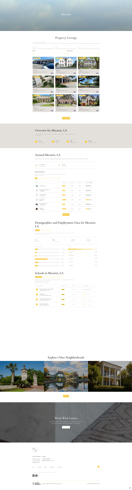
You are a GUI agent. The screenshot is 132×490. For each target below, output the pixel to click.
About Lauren (39, 467)
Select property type (35, 46)
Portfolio (45, 467)
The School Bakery (42, 185)
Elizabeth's (41, 208)
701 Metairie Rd (41, 209)
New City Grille (41, 199)
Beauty (54, 178)
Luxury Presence (59, 483)
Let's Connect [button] (66, 427)
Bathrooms (56, 46)
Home (33, 467)
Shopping (46, 178)
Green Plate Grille (42, 194)
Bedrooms (79, 46)
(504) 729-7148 (37, 460)
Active (50, 178)
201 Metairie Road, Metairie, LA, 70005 (44, 290)
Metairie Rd (41, 200)
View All (66, 396)
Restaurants (41, 178)
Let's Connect (59, 467)
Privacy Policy (97, 483)
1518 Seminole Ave (42, 204)
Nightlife (59, 178)
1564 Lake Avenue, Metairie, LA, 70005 (44, 300)
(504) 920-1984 (37, 459)
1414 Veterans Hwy (42, 195)
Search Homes (66, 118)
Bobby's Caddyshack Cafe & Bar (44, 189)
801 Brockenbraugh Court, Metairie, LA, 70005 (45, 295)
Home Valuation (52, 467)
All (37, 178)
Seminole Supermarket (42, 203)
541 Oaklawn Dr (41, 191)
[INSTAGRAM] (98, 467)
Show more (66, 214)
